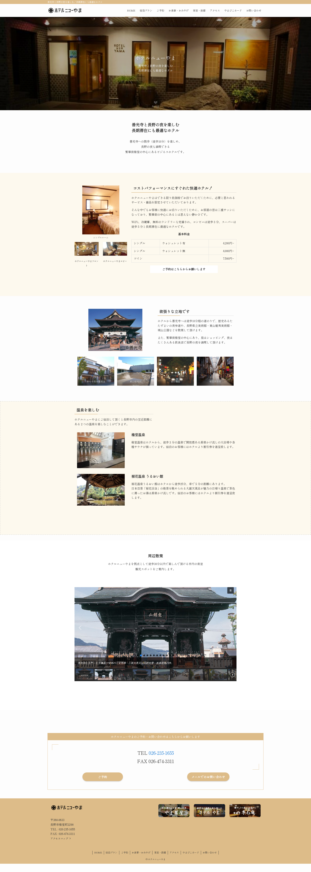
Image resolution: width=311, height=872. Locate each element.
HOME (98, 852)
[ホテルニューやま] (65, 10)
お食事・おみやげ (141, 852)
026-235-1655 (161, 752)
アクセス (174, 852)
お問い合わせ (210, 852)
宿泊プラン (111, 852)
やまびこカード (191, 852)
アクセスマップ (59, 838)
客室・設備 (160, 852)
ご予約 (124, 852)
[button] (230, 590)
